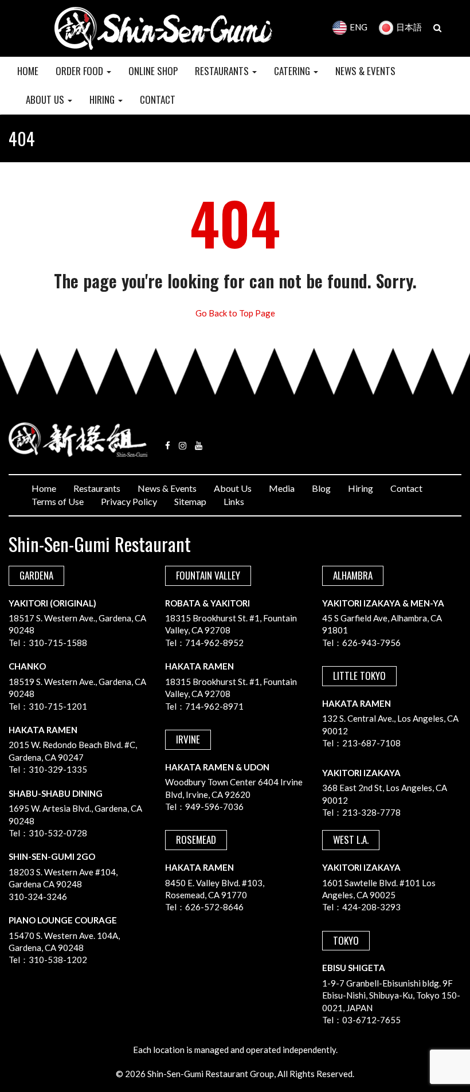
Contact (406, 488)
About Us (233, 488)
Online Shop (153, 71)
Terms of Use (58, 501)
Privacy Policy (129, 501)
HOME (27, 71)
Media (282, 488)
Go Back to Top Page (235, 313)
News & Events (167, 488)
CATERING (293, 71)
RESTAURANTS (223, 71)
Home (44, 488)
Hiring (360, 488)
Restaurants (96, 488)
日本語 (409, 27)
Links (234, 501)
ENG (358, 27)
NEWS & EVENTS (365, 71)
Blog (321, 488)
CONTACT (157, 99)
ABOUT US (46, 99)
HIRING (103, 99)
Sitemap (190, 501)
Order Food (80, 71)
